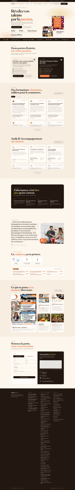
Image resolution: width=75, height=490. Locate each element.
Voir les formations (28, 75)
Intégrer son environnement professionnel (45, 394)
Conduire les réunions (44, 420)
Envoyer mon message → (24, 377)
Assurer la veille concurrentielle (45, 454)
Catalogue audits (54, 75)
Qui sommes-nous (21, 3)
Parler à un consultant (45, 75)
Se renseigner (63, 3)
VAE (31, 3)
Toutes (13, 96)
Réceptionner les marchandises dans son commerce (45, 468)
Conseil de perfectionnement (57, 398)
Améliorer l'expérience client (45, 451)
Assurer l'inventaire (43, 444)
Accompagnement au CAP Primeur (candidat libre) (33, 403)
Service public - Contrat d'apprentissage (57, 410)
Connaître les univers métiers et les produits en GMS (45, 479)
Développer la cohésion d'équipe (45, 412)
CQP (29, 96)
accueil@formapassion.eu (46, 378)
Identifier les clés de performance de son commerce (46, 447)
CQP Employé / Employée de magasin (32, 411)
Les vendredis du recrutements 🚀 (58, 419)
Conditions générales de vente (57, 395)
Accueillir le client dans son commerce (45, 460)
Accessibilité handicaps (56, 404)
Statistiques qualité (56, 420)
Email (14, 362)
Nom (25, 358)
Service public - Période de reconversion (57, 408)
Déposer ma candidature (18, 75)
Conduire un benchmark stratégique (44, 428)
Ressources (46, 3)
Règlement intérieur (56, 401)
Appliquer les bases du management (44, 422)
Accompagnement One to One (45, 466)
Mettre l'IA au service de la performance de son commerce (45, 426)
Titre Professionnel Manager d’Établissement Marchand (32, 394)
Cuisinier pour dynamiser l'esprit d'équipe (45, 401)
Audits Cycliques (43, 462)
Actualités (50, 3)
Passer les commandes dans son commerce (45, 443)
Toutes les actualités (59, 290)
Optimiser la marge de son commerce (44, 439)
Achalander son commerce (45, 455)
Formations (27, 3)
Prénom (14, 358)
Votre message (15, 369)
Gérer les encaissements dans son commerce (46, 472)
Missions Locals (55, 416)
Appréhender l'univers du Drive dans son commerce (45, 458)
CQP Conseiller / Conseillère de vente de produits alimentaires (32, 408)
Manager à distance (43, 399)
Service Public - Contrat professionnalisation (57, 413)
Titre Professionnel (19, 96)
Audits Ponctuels (43, 463)
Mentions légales (53, 488)
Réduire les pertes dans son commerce (45, 436)
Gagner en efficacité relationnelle (46, 424)
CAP (25, 96)
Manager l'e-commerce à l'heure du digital (46, 449)
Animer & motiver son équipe (45, 418)
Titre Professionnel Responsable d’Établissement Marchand (32, 399)
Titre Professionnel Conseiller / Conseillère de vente (32, 397)
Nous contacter (56, 3)
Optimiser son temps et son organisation (45, 417)
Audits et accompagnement (38, 3)
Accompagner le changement (45, 396)
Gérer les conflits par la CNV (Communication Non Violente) (45, 414)
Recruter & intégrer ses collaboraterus (44, 405)
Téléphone (26, 362)
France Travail (55, 417)
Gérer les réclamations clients (45, 452)
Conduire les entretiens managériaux (44, 408)
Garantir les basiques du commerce (46, 470)
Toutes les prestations (59, 142)
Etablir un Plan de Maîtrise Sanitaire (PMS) (46, 483)
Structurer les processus (44, 430)
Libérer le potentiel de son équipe (46, 403)
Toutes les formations (59, 93)
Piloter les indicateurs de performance (44, 434)
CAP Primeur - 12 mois (31, 401)
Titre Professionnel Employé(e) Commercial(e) (32, 406)
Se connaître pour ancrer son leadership (45, 410)
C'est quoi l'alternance (56, 414)
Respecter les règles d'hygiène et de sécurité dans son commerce (46, 475)
